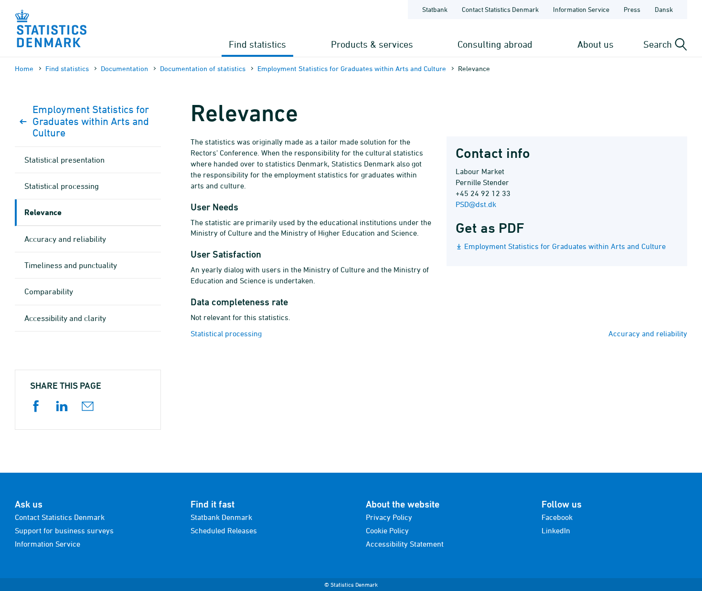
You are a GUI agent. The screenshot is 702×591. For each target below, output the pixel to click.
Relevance (43, 212)
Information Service (581, 9)
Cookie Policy (387, 530)
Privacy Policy (389, 517)
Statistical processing (226, 333)
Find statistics (257, 44)
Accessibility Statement (405, 543)
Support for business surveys (64, 530)
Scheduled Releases (224, 530)
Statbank (434, 9)
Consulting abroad (494, 44)
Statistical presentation (64, 160)
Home (24, 68)
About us (595, 44)
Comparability (48, 291)
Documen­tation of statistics (202, 68)
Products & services (372, 44)
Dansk (664, 9)
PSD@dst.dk (476, 204)
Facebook (557, 517)
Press (632, 9)
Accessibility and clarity (65, 318)
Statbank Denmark (221, 517)
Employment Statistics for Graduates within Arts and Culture (351, 68)
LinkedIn (556, 530)
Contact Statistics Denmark (500, 9)
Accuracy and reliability (647, 333)
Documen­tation (124, 68)
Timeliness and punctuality (70, 265)
